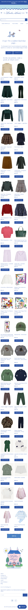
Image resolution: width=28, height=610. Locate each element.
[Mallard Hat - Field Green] (20, 326)
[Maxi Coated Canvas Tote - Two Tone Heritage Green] (20, 232)
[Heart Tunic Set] (7, 516)
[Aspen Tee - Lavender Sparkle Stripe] (20, 255)
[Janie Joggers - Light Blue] (20, 115)
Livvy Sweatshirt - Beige (6, 77)
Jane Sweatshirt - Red (6, 217)
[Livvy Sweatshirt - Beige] (7, 69)
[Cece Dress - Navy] (20, 138)
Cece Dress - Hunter (19, 77)
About (2, 573)
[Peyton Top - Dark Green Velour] (7, 115)
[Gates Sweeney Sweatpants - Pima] (20, 422)
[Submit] (26, 19)
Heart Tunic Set (4, 524)
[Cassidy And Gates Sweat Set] (20, 446)
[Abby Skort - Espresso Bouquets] (7, 138)
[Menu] (1, 13)
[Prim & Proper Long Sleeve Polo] (7, 469)
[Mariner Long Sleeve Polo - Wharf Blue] (20, 375)
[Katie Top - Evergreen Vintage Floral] (7, 186)
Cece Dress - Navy (18, 146)
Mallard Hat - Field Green (20, 334)
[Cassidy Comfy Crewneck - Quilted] (7, 493)
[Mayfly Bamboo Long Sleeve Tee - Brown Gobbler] (7, 350)
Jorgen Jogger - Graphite (7, 406)
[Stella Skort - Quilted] (20, 469)
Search (9, 52)
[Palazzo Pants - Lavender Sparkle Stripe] (7, 255)
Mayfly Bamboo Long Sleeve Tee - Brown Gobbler (6, 359)
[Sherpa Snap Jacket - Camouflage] (7, 425)
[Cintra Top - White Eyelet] (7, 279)
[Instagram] (12, 600)
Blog (2, 583)
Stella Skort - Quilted (19, 477)
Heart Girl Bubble (18, 501)
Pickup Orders (4, 578)
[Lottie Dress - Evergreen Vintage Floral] (20, 162)
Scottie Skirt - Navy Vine (20, 217)
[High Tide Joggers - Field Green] (20, 398)
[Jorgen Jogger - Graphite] (7, 398)
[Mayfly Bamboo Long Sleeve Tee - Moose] (7, 375)
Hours (2, 580)
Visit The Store (4, 577)
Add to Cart (19, 293)
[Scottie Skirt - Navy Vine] (20, 209)
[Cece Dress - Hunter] (20, 69)
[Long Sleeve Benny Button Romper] (7, 446)
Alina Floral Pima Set (19, 524)
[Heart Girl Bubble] (20, 493)
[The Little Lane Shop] (14, 13)
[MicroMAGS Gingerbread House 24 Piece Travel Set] (7, 326)
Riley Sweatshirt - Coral (6, 240)
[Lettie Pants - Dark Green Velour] (20, 91)
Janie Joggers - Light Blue (20, 123)
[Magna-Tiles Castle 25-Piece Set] (20, 279)
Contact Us (18, 52)
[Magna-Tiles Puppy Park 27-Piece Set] (20, 303)
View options (5, 105)
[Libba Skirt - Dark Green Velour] (7, 91)
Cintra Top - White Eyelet (7, 287)
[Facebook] (16, 600)
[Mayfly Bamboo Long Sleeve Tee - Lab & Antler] (20, 350)
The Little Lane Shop (11, 606)
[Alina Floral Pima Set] (20, 516)
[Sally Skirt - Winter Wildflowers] (20, 186)
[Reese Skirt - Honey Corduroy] (7, 162)
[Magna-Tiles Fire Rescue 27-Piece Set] (7, 303)
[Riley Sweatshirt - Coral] (7, 232)
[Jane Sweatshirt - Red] (7, 209)
